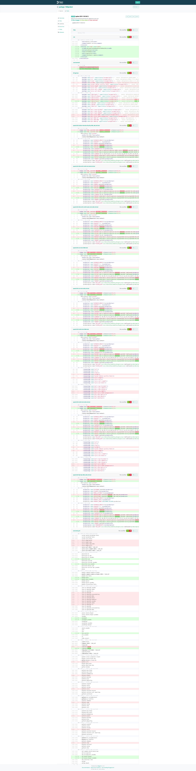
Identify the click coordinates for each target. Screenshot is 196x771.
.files (74, 30)
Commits (61, 23)
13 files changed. (75, 20)
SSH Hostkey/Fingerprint (108, 767)
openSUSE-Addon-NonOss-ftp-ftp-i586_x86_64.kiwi (86, 125)
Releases (61, 32)
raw (127, 16)
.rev (74, 37)
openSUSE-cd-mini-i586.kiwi (80, 247)
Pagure (99, 766)
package (61, 7)
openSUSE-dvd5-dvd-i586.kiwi (81, 329)
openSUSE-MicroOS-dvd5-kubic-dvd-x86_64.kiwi (85, 207)
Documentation (86, 767)
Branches (61, 26)
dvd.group (75, 73)
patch (130, 16)
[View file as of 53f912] (133, 30)
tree (133, 16)
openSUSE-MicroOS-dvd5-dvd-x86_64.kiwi (84, 166)
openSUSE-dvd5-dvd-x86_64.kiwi (81, 402)
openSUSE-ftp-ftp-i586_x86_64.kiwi (82, 475)
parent (137, 16)
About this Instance (96, 767)
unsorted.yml (76, 530)
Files (60, 21)
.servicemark (76, 62)
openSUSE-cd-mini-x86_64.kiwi (81, 288)
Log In (137, 2)
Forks (60, 29)
